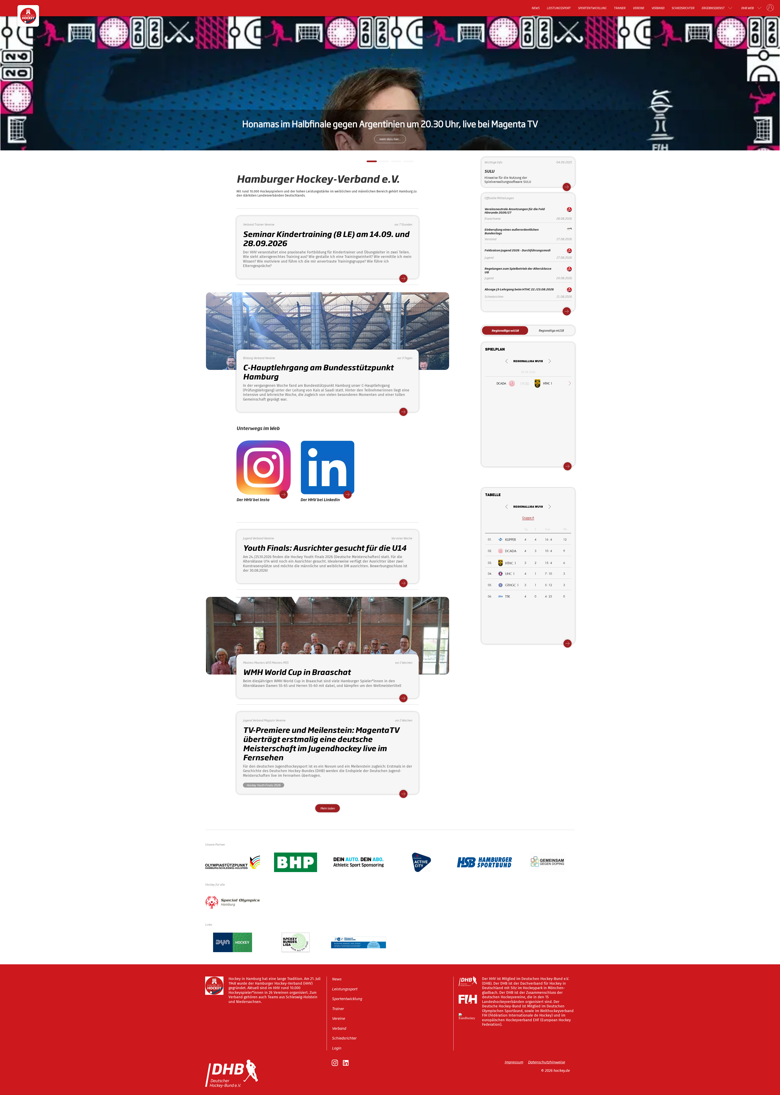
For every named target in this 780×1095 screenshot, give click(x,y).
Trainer (619, 8)
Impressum (514, 1062)
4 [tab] (405, 163)
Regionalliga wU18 (505, 330)
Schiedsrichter (683, 8)
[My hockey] (770, 8)
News (536, 8)
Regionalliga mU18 (551, 330)
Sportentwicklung (592, 8)
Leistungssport (559, 8)
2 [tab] (381, 163)
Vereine (638, 8)
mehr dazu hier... (390, 139)
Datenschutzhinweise (546, 1062)
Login (336, 1047)
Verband (657, 8)
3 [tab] (393, 163)
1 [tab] (369, 163)
